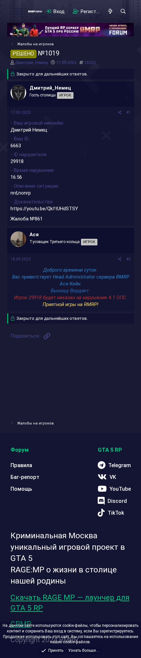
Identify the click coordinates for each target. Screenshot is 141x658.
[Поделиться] (120, 112)
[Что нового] (110, 11)
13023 (89, 62)
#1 (128, 112)
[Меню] (19, 11)
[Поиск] (123, 11)
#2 (128, 259)
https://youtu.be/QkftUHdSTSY (44, 209)
